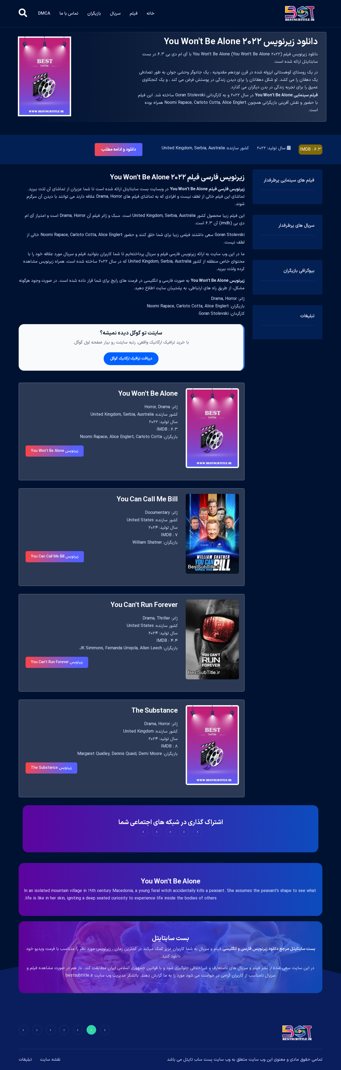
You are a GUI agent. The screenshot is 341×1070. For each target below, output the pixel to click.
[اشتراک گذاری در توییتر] (184, 831)
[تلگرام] (64, 1030)
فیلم (133, 13)
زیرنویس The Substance (51, 768)
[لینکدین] (23, 1030)
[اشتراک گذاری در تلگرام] (157, 831)
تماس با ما (68, 13)
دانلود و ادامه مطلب (118, 149)
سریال (115, 13)
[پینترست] (78, 1030)
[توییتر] (91, 1030)
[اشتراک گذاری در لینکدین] (143, 831)
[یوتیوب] (50, 1030)
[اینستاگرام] (37, 1030)
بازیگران (94, 13)
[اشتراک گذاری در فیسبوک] (197, 831)
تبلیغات (25, 1059)
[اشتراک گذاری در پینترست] (170, 831)
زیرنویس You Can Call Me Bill (55, 556)
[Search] (23, 14)
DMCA (44, 13)
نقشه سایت (50, 1059)
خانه (150, 13)
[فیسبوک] (105, 1030)
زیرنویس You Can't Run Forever (57, 662)
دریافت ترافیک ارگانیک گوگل (131, 358)
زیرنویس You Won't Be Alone (54, 451)
